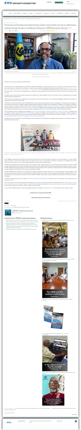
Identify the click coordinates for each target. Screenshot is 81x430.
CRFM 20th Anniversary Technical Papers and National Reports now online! (21, 229)
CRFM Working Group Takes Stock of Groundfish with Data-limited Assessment (22, 220)
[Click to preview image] (40, 69)
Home (11, 18)
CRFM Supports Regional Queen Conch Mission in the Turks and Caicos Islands (22, 221)
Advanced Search (70, 3)
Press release (13, 205)
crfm (12, 207)
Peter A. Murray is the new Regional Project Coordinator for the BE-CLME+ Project (58, 372)
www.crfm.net (18, 212)
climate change (16, 207)
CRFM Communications (22, 211)
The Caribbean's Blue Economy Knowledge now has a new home (55, 333)
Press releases (21, 18)
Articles (44, 300)
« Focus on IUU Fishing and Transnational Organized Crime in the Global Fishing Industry (32, 408)
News (16, 18)
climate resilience (22, 207)
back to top (74, 414)
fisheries (27, 207)
